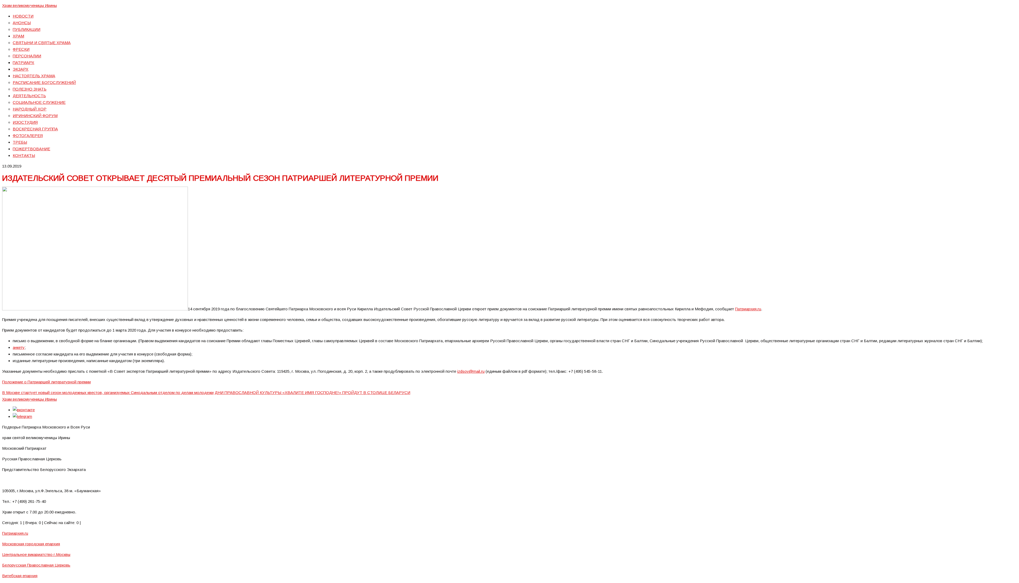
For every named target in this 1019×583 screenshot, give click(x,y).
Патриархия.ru (748, 309)
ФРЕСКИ (21, 49)
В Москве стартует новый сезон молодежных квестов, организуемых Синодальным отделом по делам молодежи (108, 392)
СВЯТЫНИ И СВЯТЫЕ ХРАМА (42, 42)
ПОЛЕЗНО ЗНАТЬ (29, 89)
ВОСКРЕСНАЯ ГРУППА (35, 129)
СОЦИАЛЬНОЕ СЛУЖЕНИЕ (39, 102)
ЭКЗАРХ (20, 69)
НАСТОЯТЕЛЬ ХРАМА (34, 76)
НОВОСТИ (23, 16)
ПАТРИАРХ (23, 62)
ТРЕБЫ (20, 142)
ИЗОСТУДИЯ (25, 122)
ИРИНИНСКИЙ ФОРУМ (35, 115)
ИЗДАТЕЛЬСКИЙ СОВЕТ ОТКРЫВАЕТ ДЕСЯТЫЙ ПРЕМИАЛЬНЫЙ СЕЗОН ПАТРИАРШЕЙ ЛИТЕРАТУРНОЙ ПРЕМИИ (220, 178)
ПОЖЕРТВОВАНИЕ (31, 149)
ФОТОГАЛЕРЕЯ (28, 135)
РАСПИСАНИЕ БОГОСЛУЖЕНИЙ (44, 82)
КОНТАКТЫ (24, 155)
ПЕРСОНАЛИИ (27, 56)
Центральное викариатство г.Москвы (36, 554)
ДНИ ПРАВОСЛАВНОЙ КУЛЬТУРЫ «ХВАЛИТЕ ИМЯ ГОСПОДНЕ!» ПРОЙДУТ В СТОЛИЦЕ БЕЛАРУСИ (312, 392)
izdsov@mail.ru (471, 371)
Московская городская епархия (31, 544)
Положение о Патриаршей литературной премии (46, 382)
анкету (19, 347)
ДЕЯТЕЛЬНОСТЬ (29, 95)
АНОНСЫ (22, 22)
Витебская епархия (19, 575)
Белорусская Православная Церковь (36, 565)
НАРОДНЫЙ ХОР (29, 109)
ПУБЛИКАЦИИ (26, 29)
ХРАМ (18, 36)
